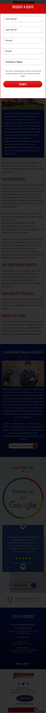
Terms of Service (33, 73)
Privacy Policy (17, 73)
